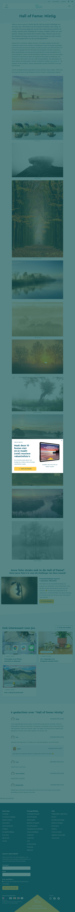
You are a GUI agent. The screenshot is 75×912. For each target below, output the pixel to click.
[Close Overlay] (61, 440)
